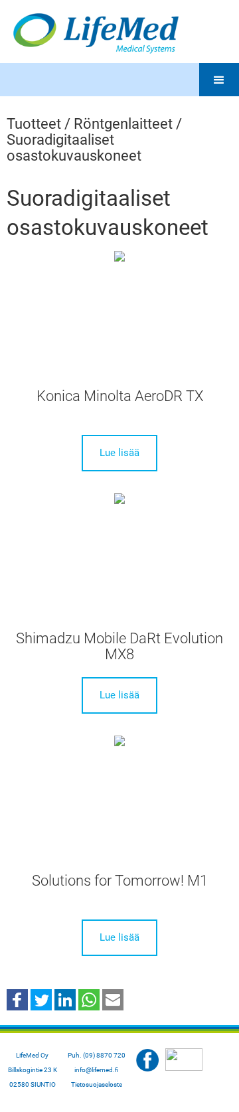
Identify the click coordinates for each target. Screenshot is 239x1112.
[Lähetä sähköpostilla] (112, 999)
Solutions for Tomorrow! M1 (120, 880)
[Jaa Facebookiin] (17, 999)
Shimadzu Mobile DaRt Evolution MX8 (119, 646)
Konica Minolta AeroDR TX (120, 396)
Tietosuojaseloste (96, 1084)
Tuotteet (34, 124)
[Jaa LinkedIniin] (65, 999)
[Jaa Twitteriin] (41, 999)
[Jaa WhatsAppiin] (89, 999)
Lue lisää (119, 453)
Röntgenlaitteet (123, 124)
